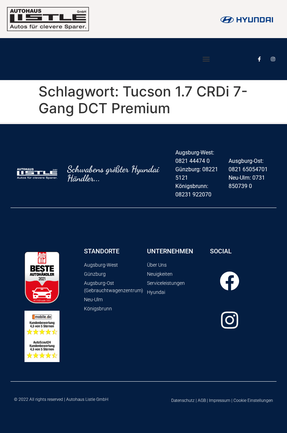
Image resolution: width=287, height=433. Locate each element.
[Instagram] (273, 59)
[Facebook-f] (259, 59)
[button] (206, 59)
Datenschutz (183, 400)
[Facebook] (229, 281)
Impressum (219, 400)
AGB (202, 400)
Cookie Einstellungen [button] (253, 400)
